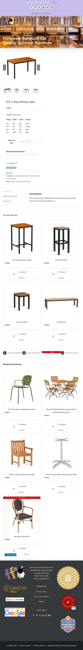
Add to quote (11, 168)
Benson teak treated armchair (22, 474)
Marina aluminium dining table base (61, 474)
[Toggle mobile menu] (79, 20)
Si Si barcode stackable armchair (22, 409)
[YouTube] (49, 615)
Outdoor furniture (34, 176)
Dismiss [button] (54, 2)
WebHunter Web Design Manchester (66, 645)
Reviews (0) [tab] (7, 201)
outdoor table (26, 181)
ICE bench (61, 322)
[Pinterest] (37, 615)
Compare (11, 163)
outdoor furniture (15, 181)
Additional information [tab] (10, 196)
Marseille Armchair (22, 536)
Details (22, 278)
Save (52, 352)
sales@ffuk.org (44, 579)
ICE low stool (21, 322)
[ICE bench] (61, 300)
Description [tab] (7, 191)
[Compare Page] (16, 163)
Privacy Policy (41, 592)
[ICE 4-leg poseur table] (21, 238)
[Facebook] (33, 615)
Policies (41, 601)
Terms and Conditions (41, 596)
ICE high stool (61, 260)
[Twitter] (40, 615)
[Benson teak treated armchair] (21, 453)
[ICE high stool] (61, 238)
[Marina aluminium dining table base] (61, 453)
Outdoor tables (11, 178)
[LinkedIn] (43, 615)
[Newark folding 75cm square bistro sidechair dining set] (61, 387)
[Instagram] (46, 615)
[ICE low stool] (21, 300)
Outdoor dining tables (21, 176)
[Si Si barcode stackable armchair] (21, 387)
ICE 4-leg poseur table (21, 260)
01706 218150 (44, 576)
